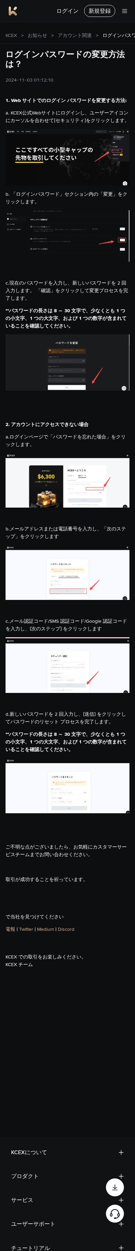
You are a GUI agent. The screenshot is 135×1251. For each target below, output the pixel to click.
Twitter (27, 929)
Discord (66, 929)
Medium (45, 929)
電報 (10, 929)
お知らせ (37, 35)
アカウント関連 (75, 35)
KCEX (11, 35)
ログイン (67, 11)
